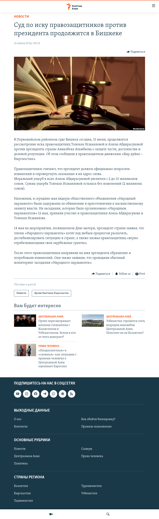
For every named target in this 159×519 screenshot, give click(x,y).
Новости (21, 17)
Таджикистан (23, 500)
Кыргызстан (22, 493)
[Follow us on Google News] (62, 394)
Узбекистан (89, 493)
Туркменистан (91, 486)
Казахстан (21, 486)
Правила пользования (96, 426)
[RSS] (71, 394)
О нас (18, 419)
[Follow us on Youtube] (17, 394)
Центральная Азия (50, 316)
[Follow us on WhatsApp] (53, 394)
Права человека (48, 346)
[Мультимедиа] (51, 514)
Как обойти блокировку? (98, 419)
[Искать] (108, 514)
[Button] (136, 51)
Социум (86, 449)
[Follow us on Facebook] (35, 394)
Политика (21, 463)
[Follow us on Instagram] (26, 394)
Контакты (21, 426)
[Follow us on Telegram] (44, 394)
